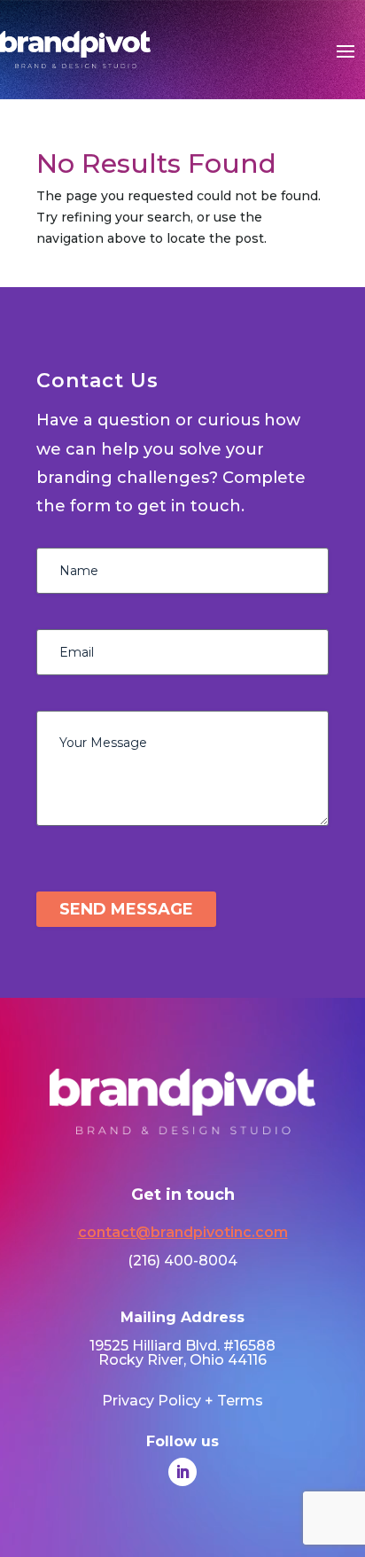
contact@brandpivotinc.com (183, 1232)
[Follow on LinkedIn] (182, 1472)
